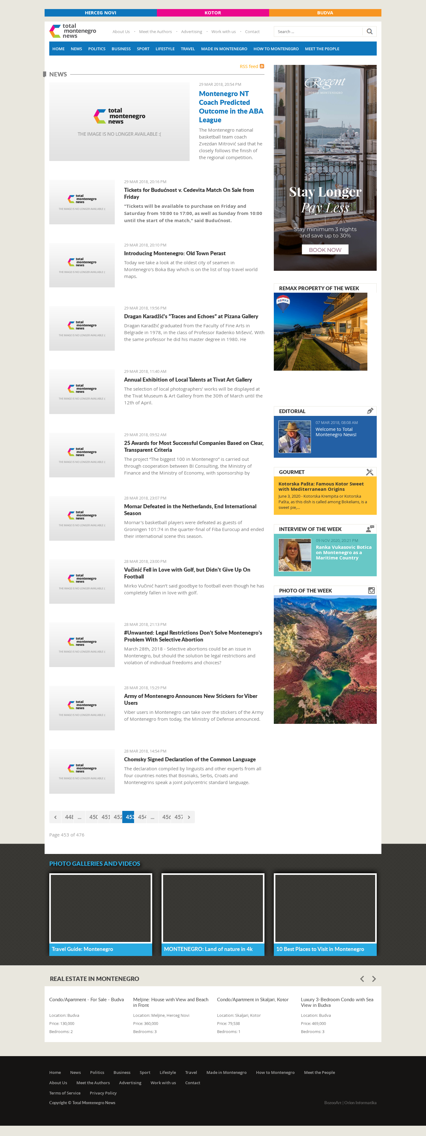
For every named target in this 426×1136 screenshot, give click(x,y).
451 (106, 817)
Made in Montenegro (224, 48)
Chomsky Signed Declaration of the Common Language (190, 759)
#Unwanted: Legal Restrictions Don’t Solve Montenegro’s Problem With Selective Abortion (193, 636)
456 (166, 817)
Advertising (191, 31)
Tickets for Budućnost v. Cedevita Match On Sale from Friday (189, 193)
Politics (96, 48)
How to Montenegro (276, 48)
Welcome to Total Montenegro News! (336, 431)
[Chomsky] (82, 771)
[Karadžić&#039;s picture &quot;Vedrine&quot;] (82, 328)
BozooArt (332, 1102)
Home (58, 48)
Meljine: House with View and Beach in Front (170, 1002)
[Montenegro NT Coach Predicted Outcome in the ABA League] (119, 121)
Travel (188, 48)
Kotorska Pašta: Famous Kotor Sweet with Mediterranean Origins (321, 486)
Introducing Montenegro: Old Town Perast (175, 253)
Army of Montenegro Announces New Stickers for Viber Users (190, 699)
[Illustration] (82, 455)
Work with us (223, 31)
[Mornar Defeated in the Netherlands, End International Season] (82, 518)
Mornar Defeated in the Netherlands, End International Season (190, 509)
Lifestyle (165, 48)
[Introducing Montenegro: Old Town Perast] (82, 265)
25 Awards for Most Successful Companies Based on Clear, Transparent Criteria (194, 446)
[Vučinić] (82, 581)
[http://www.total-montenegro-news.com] (72, 31)
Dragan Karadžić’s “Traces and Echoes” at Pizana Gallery (191, 316)
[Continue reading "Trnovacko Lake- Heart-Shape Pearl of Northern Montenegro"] (325, 659)
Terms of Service (64, 1093)
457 (179, 817)
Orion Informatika (360, 1102)
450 (94, 817)
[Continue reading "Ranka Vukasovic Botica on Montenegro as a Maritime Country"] (294, 555)
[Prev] (55, 817)
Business (121, 48)
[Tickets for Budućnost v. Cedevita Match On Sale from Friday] (82, 202)
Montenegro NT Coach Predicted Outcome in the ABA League (231, 106)
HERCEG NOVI (100, 12)
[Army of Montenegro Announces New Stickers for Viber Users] (82, 708)
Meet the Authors (155, 31)
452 (118, 817)
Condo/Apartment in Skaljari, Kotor (252, 999)
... (79, 817)
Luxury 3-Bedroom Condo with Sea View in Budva (337, 1002)
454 (142, 817)
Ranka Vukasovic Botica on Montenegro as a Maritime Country (344, 552)
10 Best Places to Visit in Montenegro (320, 949)
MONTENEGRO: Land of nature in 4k (208, 949)
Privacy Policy (103, 1093)
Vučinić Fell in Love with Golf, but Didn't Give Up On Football (187, 573)
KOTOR (213, 12)
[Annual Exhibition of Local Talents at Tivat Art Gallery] (82, 391)
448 (69, 817)
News (76, 48)
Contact (252, 31)
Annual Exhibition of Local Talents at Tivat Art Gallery (188, 379)
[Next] (189, 817)
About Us (121, 31)
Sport (143, 48)
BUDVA (325, 12)
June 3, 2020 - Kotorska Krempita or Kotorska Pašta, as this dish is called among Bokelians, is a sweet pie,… (322, 501)
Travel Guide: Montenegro (82, 949)
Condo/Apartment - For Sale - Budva (86, 999)
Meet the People (322, 48)
